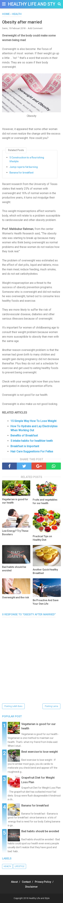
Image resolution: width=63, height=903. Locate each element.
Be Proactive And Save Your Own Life (45, 602)
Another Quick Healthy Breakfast (45, 571)
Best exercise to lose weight (39, 751)
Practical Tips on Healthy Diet (42, 538)
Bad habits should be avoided (14, 569)
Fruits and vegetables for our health (45, 501)
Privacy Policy (43, 881)
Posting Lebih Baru (13, 706)
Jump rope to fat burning (23, 167)
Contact (26, 881)
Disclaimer (31, 886)
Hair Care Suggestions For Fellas (31, 451)
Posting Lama (51, 706)
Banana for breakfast (21, 172)
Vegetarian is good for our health (15, 501)
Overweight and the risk (15, 597)
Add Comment (35, 28)
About (14, 881)
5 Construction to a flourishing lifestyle (26, 159)
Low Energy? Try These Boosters (15, 532)
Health (7, 866)
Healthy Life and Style (34, 4)
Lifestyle (19, 866)
